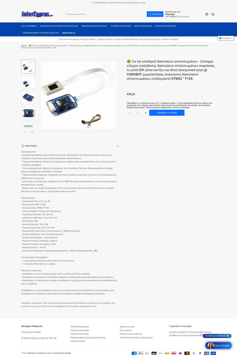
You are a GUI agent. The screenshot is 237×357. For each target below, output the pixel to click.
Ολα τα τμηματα (29, 26)
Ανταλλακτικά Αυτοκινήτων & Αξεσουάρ (59, 26)
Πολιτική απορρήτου (79, 326)
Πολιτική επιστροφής (79, 330)
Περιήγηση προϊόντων (165, 26)
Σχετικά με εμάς (127, 326)
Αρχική (24, 46)
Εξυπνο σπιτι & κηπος (121, 26)
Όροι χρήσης (126, 330)
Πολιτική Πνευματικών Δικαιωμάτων (136, 337)
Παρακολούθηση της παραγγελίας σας (41, 33)
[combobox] (114, 14)
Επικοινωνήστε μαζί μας (131, 334)
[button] (226, 38)
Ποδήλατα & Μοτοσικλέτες (94, 26)
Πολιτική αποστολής (79, 334)
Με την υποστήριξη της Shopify (59, 353)
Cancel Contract (77, 341)
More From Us (68, 33)
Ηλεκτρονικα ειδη (143, 26)
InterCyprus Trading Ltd (37, 353)
